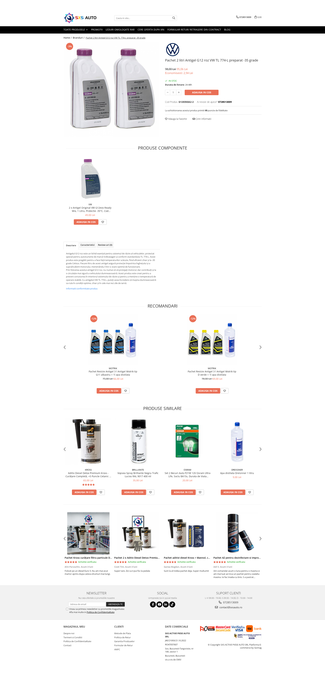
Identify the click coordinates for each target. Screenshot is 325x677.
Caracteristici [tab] (88, 244)
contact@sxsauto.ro (230, 607)
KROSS (88, 469)
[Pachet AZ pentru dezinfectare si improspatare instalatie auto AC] (237, 533)
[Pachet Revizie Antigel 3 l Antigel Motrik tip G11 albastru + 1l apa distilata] (113, 339)
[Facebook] (153, 604)
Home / (67, 37)
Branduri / (79, 37)
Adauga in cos (201, 92)
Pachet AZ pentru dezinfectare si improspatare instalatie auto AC (251, 557)
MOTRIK (113, 368)
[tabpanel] (111, 89)
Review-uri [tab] (105, 244)
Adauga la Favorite (177, 118)
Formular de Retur (123, 645)
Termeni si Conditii (72, 637)
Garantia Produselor (124, 641)
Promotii (97, 29)
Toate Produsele (74, 29)
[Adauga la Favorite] (103, 222)
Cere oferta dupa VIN (151, 29)
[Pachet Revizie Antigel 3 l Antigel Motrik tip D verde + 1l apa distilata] (212, 339)
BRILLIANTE (138, 469)
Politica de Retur (122, 637)
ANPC (117, 649)
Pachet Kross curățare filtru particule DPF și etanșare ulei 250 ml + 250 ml (107, 557)
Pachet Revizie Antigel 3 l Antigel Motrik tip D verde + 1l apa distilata (212, 373)
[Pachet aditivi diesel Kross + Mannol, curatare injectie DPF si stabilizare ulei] (187, 533)
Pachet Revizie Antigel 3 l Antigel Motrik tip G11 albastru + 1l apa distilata (113, 373)
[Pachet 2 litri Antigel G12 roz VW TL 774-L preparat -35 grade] (111, 89)
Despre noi (68, 633)
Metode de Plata (122, 633)
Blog (227, 29)
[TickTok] (172, 604)
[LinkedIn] (166, 604)
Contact (67, 645)
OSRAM (187, 469)
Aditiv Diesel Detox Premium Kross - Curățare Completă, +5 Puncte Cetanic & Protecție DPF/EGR (88, 474)
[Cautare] (174, 18)
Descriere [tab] (71, 245)
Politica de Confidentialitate (100, 612)
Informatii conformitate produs (82, 288)
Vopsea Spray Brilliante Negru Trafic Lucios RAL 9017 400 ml (137, 474)
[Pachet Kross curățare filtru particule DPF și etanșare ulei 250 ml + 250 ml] (88, 533)
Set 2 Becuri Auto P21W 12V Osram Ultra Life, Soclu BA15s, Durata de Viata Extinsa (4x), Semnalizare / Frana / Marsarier (187, 474)
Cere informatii (203, 118)
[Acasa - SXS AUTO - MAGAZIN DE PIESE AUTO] (80, 18)
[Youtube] (159, 604)
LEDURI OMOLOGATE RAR (120, 29)
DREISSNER (237, 469)
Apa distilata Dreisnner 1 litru (237, 473)
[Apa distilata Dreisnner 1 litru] (237, 441)
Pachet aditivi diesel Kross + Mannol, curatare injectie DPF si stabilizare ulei (207, 557)
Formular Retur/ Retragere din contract (194, 29)
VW (90, 204)
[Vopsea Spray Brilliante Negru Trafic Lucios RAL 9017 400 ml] (138, 441)
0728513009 (230, 602)
